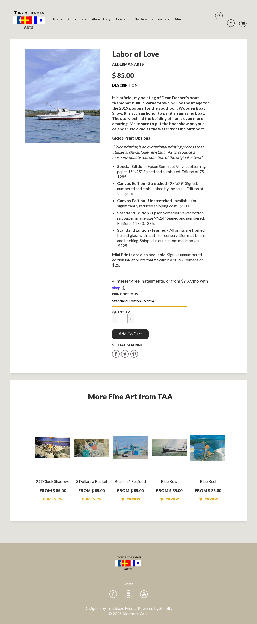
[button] (130, 334)
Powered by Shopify (155, 608)
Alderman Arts (128, 64)
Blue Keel (208, 481)
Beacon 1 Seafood (130, 481)
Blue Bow (169, 481)
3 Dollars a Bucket (91, 481)
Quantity (121, 312)
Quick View (52, 499)
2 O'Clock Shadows (53, 481)
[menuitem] (58, 19)
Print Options (125, 294)
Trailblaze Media (121, 608)
